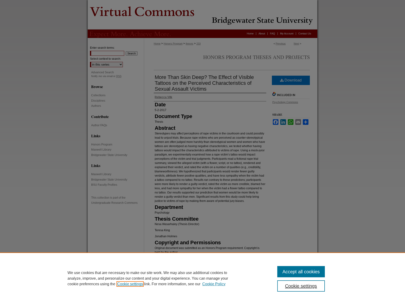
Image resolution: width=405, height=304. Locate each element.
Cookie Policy (213, 284)
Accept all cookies (301, 271)
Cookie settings (130, 284)
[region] (202, 278)
